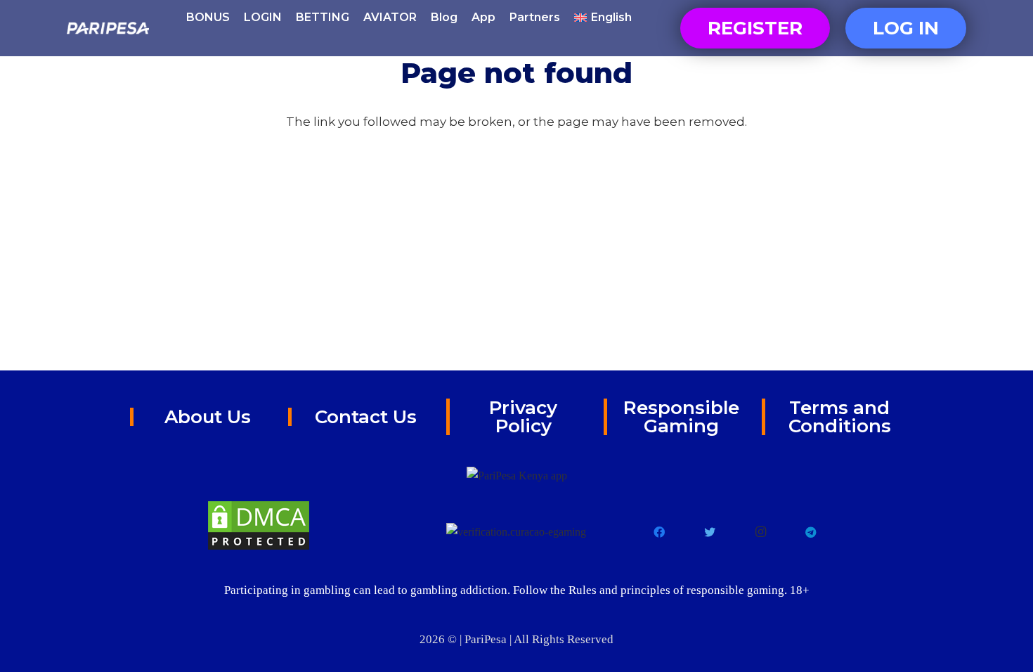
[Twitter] (710, 532)
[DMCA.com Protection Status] (259, 525)
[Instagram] (760, 532)
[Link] (108, 28)
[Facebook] (659, 532)
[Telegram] (811, 532)
